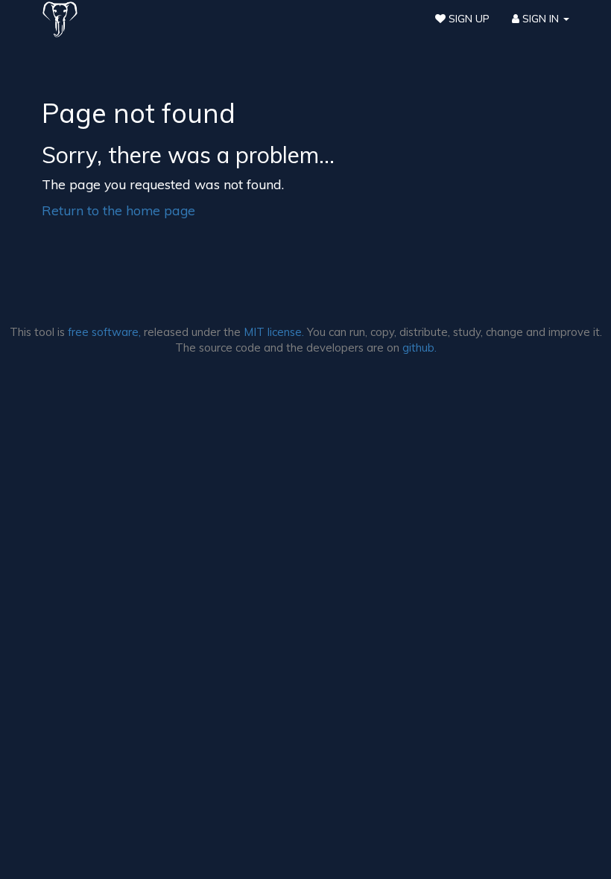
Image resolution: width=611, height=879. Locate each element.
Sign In (540, 18)
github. (419, 347)
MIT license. (274, 332)
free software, (104, 332)
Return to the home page (118, 210)
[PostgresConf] (60, 18)
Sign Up (468, 18)
